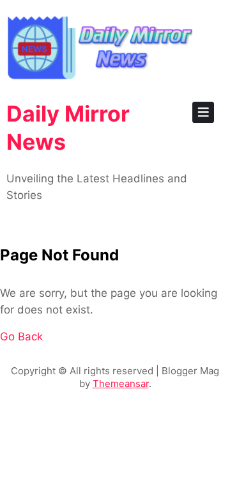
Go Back (21, 336)
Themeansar (121, 383)
